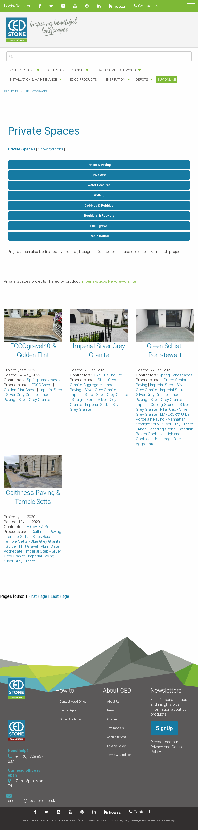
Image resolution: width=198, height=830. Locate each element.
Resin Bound (99, 236)
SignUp (164, 728)
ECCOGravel (42, 385)
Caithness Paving (46, 531)
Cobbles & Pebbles (99, 205)
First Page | (39, 596)
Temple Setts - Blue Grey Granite (32, 541)
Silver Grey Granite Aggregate (93, 382)
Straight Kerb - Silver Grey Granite (165, 424)
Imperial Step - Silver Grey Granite (33, 392)
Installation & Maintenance (33, 79)
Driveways (99, 175)
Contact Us (147, 6)
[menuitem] (23, 70)
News (110, 710)
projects (11, 91)
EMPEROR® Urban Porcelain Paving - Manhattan (164, 417)
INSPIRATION (115, 79)
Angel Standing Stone (157, 429)
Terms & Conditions (120, 755)
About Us (113, 701)
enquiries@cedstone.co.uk (31, 800)
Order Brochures (70, 719)
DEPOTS (142, 79)
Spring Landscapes (44, 380)
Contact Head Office (73, 701)
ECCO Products (83, 79)
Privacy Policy (116, 746)
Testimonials (115, 728)
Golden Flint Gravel (20, 389)
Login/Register (17, 6)
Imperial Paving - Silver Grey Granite (29, 397)
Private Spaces (21, 149)
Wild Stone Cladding (65, 70)
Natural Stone (22, 70)
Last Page (60, 596)
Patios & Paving (99, 165)
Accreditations (116, 737)
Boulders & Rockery (99, 216)
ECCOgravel (99, 226)
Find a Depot (68, 710)
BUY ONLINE (167, 79)
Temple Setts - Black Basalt (30, 536)
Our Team (113, 719)
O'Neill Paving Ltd (107, 375)
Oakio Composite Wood (116, 70)
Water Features (99, 185)
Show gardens (50, 149)
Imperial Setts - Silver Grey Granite (161, 392)
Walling (99, 195)
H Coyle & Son (39, 526)
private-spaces (36, 91)
